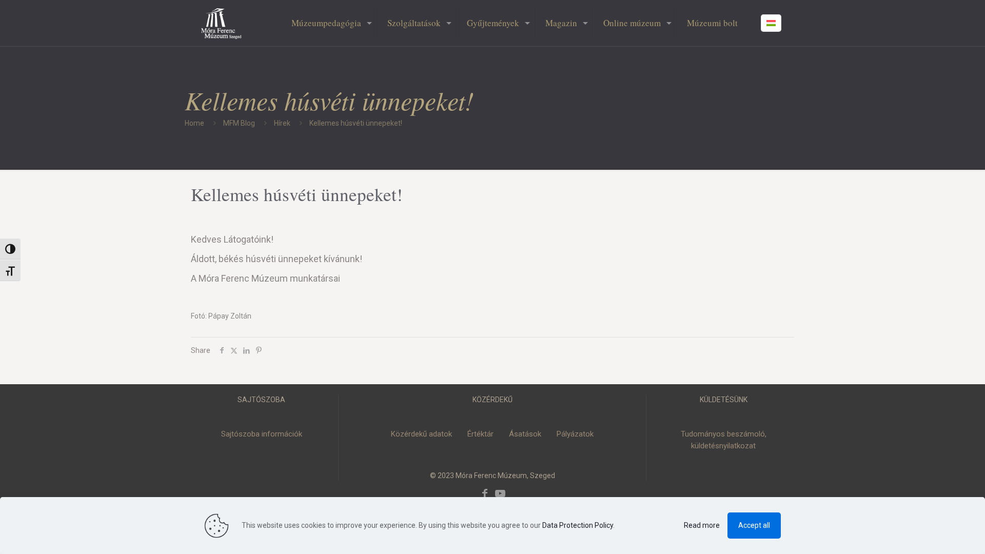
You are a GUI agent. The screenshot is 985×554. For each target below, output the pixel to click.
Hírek (282, 123)
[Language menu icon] (771, 23)
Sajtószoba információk (261, 434)
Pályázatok (575, 434)
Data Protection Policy (577, 525)
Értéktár (480, 434)
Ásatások (525, 434)
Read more (702, 525)
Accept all (754, 525)
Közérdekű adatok (421, 434)
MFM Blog (239, 123)
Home (194, 123)
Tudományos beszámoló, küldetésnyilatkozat (723, 439)
